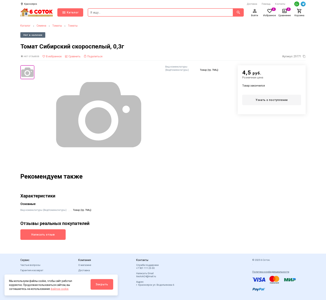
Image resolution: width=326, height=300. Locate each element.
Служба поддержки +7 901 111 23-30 (147, 266)
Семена (41, 25)
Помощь (266, 4)
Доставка (252, 4)
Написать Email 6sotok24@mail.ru (146, 275)
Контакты (280, 4)
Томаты (57, 25)
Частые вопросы (30, 265)
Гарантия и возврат (31, 270)
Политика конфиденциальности (270, 271)
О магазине (84, 265)
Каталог (25, 25)
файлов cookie (59, 288)
